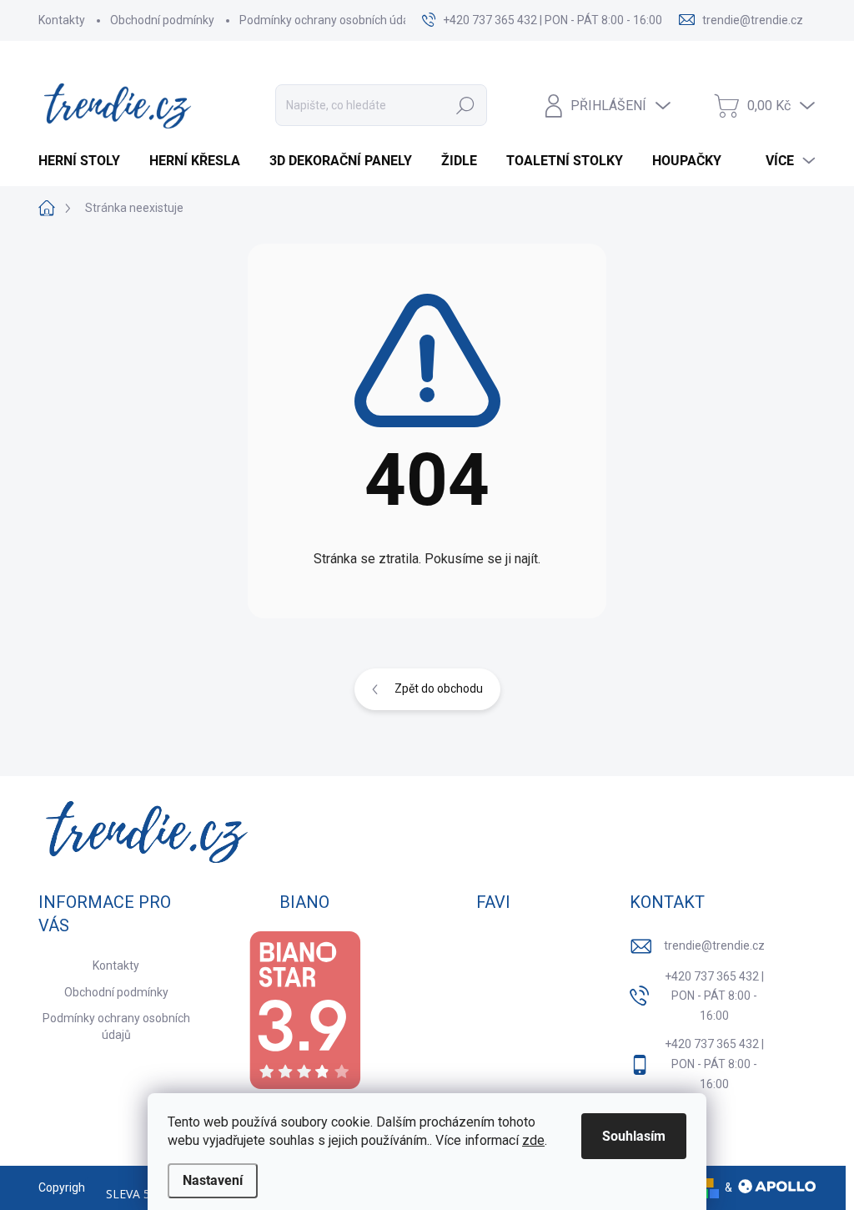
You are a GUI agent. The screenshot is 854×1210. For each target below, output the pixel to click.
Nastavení (213, 1180)
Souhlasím (634, 1136)
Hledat (465, 105)
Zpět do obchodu (438, 688)
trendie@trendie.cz (714, 945)
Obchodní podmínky (162, 20)
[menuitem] (85, 161)
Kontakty (61, 20)
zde (533, 1140)
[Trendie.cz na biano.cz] (304, 1010)
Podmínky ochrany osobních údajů (329, 20)
